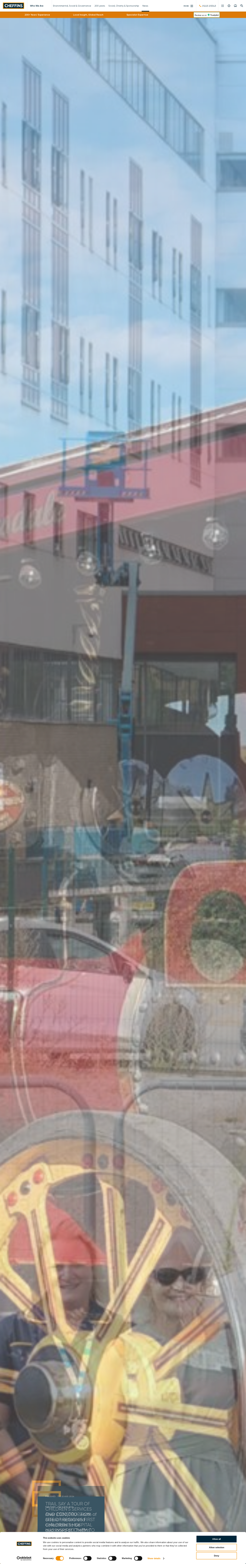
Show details (153, 1558)
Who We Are (36, 5)
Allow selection (216, 1547)
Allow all (216, 1539)
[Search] (241, 5)
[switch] (87, 1558)
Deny (216, 1555)
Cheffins (13, 6)
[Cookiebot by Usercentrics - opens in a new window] (24, 1558)
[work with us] (235, 5)
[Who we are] (229, 5)
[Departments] (223, 5)
